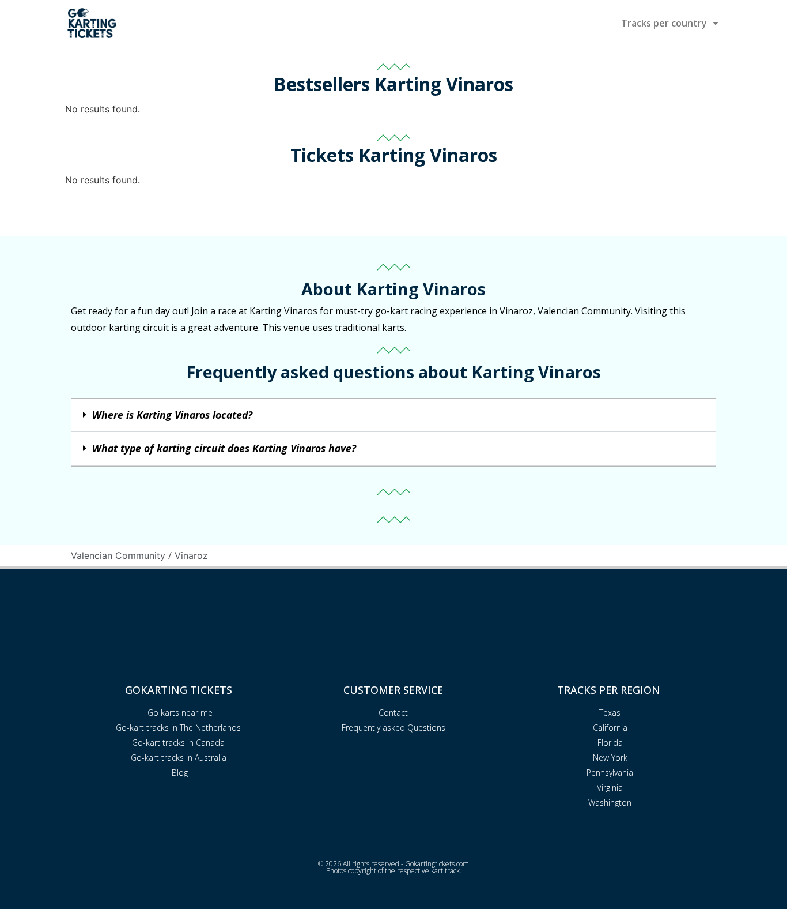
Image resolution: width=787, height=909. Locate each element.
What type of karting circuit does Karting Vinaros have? (224, 448)
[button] (393, 416)
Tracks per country (664, 23)
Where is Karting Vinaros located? (172, 415)
